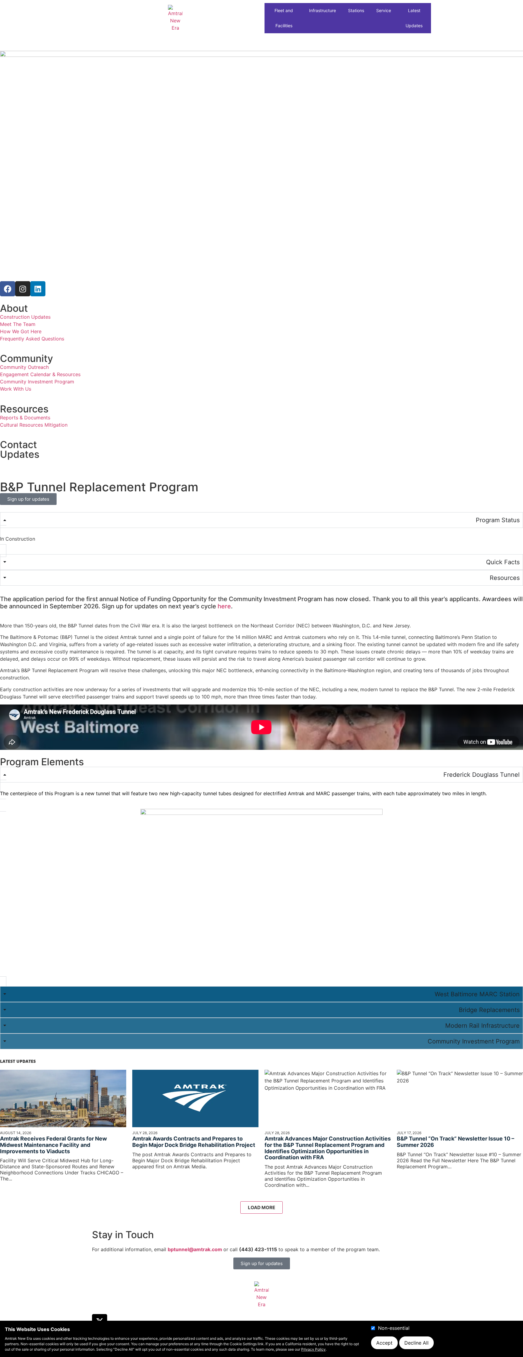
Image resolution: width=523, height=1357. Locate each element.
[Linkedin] (37, 288)
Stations (356, 10)
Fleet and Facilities (284, 18)
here (224, 606)
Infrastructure (322, 10)
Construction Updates (25, 317)
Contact (18, 445)
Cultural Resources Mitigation (33, 425)
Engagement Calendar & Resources (40, 374)
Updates (19, 454)
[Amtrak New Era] (175, 18)
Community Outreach (24, 367)
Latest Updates (414, 18)
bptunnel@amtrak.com (195, 1249)
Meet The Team (17, 324)
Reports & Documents (25, 418)
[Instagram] (22, 288)
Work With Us (15, 389)
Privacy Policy (313, 1349)
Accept (384, 1343)
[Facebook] (7, 288)
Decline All (416, 1343)
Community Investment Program (37, 382)
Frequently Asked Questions (32, 339)
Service (383, 10)
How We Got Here (20, 331)
